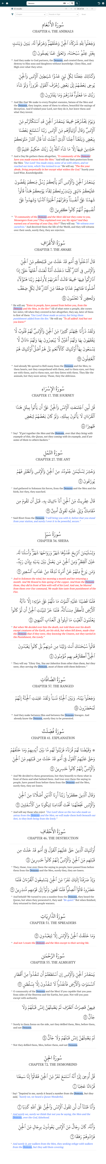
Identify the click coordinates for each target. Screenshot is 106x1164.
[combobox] (30, 14)
